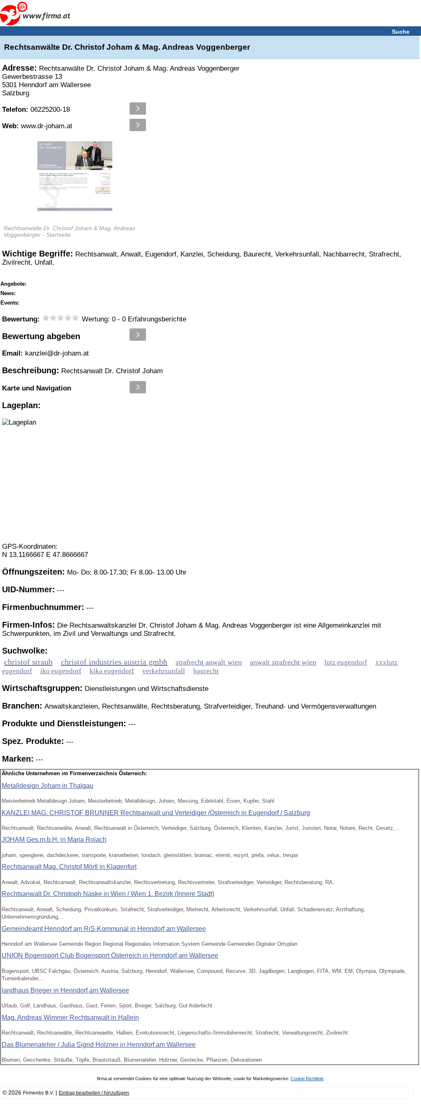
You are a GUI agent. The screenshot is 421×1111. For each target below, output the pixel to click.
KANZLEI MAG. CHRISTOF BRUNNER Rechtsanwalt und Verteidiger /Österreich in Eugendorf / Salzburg (156, 812)
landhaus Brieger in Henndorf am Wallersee (65, 990)
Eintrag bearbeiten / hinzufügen (94, 1093)
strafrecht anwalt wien (209, 662)
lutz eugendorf (345, 662)
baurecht (206, 671)
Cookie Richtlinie (307, 1078)
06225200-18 (36, 109)
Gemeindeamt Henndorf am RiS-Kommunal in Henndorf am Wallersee (104, 928)
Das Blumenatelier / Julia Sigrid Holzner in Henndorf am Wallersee (99, 1044)
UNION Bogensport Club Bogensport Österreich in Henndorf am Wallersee (110, 955)
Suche (400, 31)
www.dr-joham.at (37, 126)
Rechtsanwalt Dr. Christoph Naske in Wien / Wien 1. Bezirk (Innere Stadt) (108, 893)
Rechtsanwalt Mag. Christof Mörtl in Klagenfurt (69, 866)
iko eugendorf (60, 671)
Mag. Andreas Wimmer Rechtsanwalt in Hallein (70, 1017)
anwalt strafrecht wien (283, 662)
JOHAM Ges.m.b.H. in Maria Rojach (54, 839)
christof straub (28, 661)
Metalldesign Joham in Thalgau (47, 785)
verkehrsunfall (163, 671)
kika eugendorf (112, 671)
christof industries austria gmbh (114, 661)
